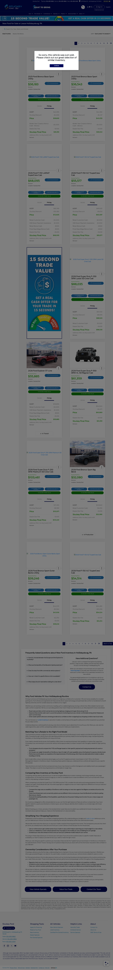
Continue (56, 65)
